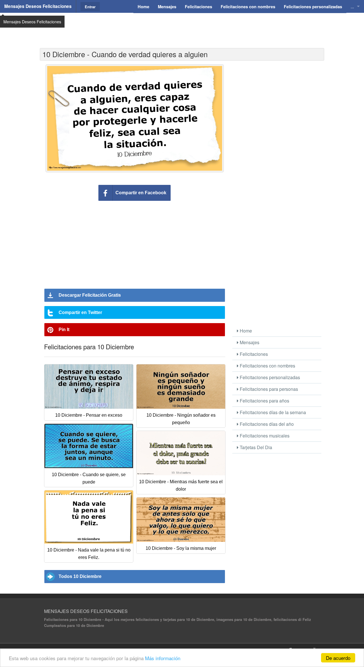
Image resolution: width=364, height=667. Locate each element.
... (352, 6)
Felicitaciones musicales (264, 435)
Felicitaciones (253, 354)
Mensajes (249, 342)
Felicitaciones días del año (266, 424)
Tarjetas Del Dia (255, 447)
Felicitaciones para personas (268, 389)
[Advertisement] (182, 27)
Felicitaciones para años (264, 400)
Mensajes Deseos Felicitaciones (38, 6)
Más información (162, 658)
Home (245, 330)
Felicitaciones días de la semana (272, 412)
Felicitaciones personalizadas (269, 377)
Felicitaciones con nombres (267, 365)
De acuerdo (338, 657)
